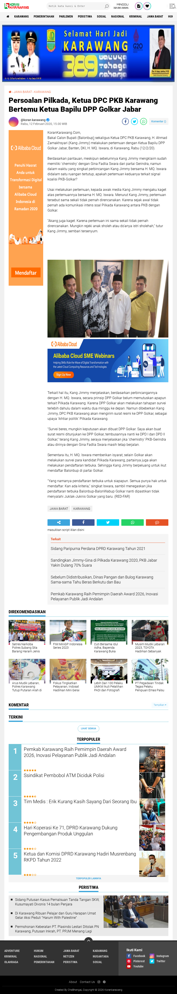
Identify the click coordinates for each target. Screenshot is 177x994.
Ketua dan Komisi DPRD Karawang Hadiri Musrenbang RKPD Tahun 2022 (80, 857)
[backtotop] (88, 941)
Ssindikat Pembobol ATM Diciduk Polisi (64, 775)
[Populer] (147, 6)
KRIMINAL (135, 16)
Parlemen (66, 16)
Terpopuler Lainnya (88, 878)
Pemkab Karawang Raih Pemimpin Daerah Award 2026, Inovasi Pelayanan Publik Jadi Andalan (75, 752)
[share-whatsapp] (143, 121)
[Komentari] (157, 522)
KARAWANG (21, 16)
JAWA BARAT (155, 16)
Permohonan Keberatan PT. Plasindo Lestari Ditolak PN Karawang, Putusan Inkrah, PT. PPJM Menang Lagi (57, 929)
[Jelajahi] (172, 6)
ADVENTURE (12, 951)
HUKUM (38, 951)
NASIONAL (117, 16)
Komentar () (158, 121)
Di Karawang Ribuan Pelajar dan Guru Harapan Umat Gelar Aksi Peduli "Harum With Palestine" (55, 915)
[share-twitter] (134, 121)
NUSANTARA (101, 956)
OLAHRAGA (11, 962)
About (73, 982)
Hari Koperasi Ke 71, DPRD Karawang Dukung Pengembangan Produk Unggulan (70, 831)
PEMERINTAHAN (44, 16)
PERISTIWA (85, 16)
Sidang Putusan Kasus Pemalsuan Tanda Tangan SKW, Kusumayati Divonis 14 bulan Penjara (57, 902)
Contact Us (87, 982)
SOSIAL (101, 16)
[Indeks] (138, 6)
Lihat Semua (88, 728)
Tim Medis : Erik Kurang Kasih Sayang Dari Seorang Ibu (80, 801)
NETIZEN (68, 956)
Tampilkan (159, 705)
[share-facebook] (125, 121)
